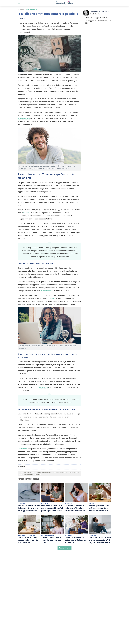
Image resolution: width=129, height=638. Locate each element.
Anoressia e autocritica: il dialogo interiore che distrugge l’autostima (29, 508)
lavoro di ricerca (47, 291)
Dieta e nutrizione (47, 535)
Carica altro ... (64, 548)
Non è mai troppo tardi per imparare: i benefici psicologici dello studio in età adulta (52, 508)
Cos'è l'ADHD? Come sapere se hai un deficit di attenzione (28, 540)
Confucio (27, 213)
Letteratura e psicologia (26, 535)
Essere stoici (22, 449)
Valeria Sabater (95, 14)
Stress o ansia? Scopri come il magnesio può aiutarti (51, 540)
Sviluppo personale (31, 9)
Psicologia (68, 535)
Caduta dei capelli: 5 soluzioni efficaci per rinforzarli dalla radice (75, 508)
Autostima (21, 503)
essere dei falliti (24, 118)
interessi (51, 298)
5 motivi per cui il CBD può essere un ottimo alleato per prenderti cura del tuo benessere (99, 508)
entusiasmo (43, 387)
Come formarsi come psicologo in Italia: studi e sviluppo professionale (76, 540)
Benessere (21, 9)
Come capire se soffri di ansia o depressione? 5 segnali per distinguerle (100, 540)
